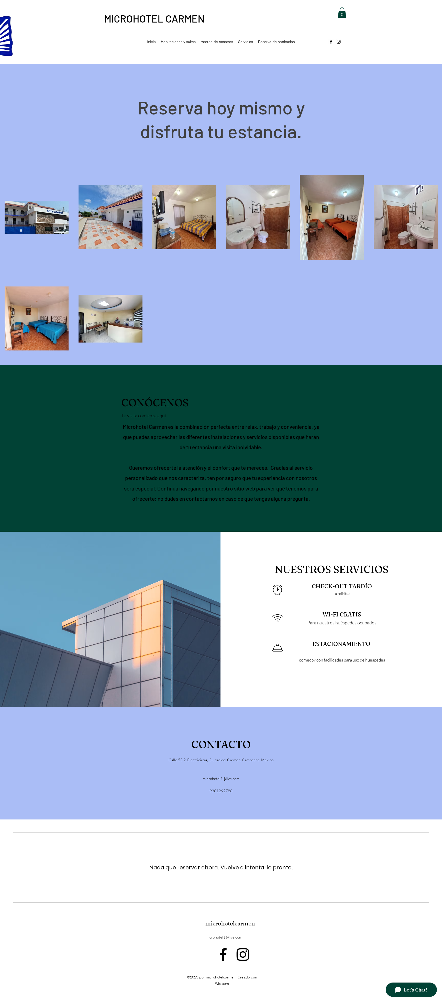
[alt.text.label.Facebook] (331, 41)
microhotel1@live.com (221, 778)
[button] (342, 12)
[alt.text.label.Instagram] (338, 41)
